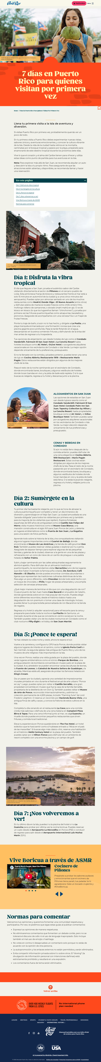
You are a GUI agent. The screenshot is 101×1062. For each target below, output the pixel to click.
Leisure (14, 1020)
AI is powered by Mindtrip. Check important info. (50, 1055)
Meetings (23, 1020)
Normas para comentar (25, 204)
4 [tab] (35, 890)
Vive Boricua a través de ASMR (28, 200)
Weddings (84, 1020)
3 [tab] (32, 890)
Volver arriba (50, 991)
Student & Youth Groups (48, 1020)
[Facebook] (29, 1033)
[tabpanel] (74, 877)
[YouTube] (38, 1033)
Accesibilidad (85, 1059)
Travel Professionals (69, 1020)
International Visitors (55, 1022)
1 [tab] (26, 890)
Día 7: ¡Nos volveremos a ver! (27, 196)
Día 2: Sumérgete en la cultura (28, 189)
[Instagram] (33, 1033)
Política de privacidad (52, 1059)
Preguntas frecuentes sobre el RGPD (69, 1059)
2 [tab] (29, 890)
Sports (33, 1020)
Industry (40, 1022)
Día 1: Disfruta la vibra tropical (27, 185)
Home (16, 111)
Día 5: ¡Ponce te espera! (25, 193)
